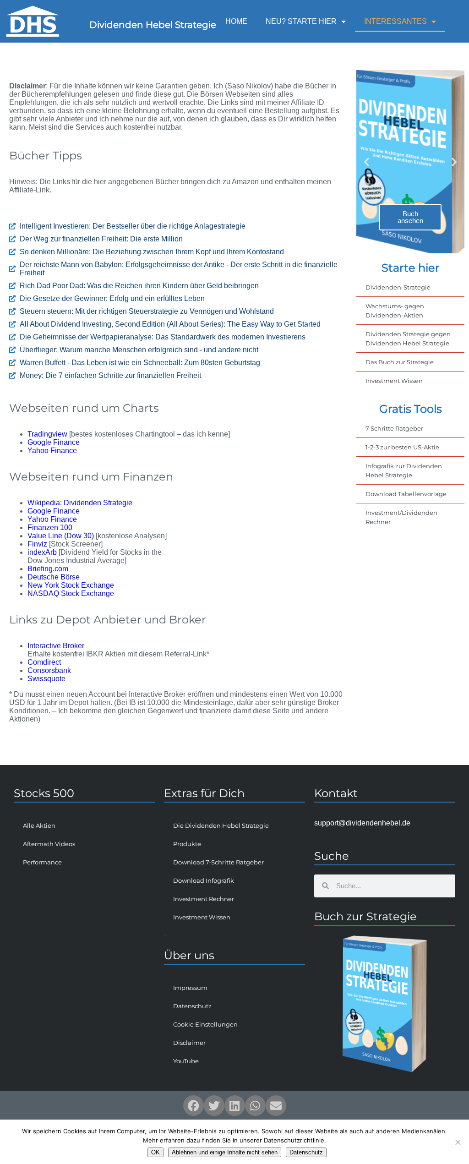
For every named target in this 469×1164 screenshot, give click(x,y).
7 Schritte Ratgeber (394, 428)
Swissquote (46, 679)
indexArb (42, 552)
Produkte (187, 843)
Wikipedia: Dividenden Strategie (79, 503)
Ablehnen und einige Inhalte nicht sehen (225, 1152)
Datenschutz (192, 1006)
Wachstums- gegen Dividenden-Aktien (394, 310)
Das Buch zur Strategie (399, 362)
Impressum (190, 987)
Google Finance (53, 442)
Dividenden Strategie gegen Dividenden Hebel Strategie (408, 338)
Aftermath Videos (49, 843)
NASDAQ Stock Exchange (70, 593)
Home (236, 21)
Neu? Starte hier (301, 21)
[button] (366, 162)
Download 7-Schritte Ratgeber (218, 862)
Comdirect (44, 662)
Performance (42, 862)
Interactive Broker (55, 646)
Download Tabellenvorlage (406, 493)
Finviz (37, 544)
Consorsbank (49, 670)
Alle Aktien (39, 825)
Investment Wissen (394, 380)
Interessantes (395, 21)
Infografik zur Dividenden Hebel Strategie (403, 470)
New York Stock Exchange (70, 585)
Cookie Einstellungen (205, 1024)
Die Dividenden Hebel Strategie (221, 825)
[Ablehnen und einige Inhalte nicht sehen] (457, 1142)
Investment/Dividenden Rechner (401, 517)
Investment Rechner (203, 898)
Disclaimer (189, 1042)
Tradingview (47, 434)
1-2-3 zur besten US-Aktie (402, 447)
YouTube (186, 1061)
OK (155, 1152)
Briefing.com (47, 569)
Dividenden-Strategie (398, 287)
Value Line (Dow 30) (60, 536)
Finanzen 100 (49, 527)
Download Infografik (203, 880)
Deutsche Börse (53, 577)
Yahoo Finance (52, 450)
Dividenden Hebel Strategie (152, 24)
